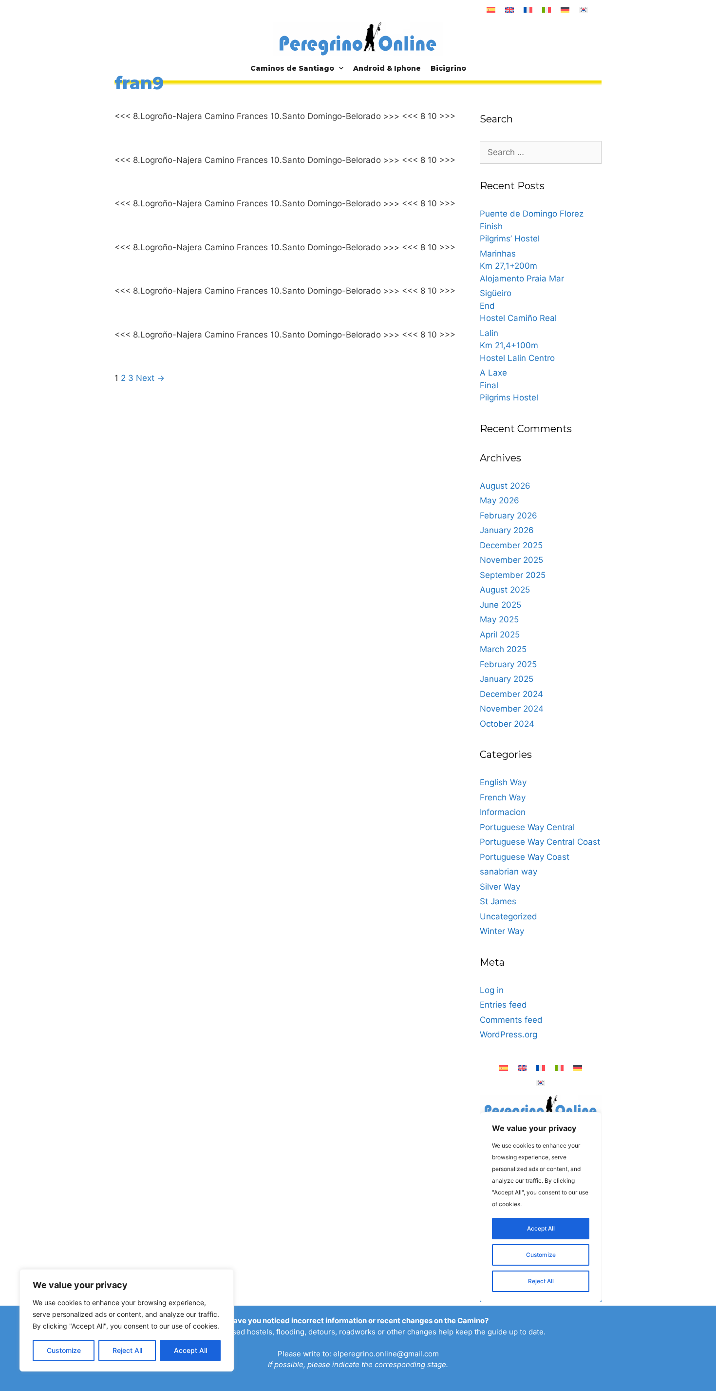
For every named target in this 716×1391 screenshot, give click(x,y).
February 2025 (508, 664)
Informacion (503, 812)
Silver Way (500, 887)
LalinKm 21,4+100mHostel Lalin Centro (517, 345)
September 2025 (513, 575)
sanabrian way (508, 871)
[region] (126, 1320)
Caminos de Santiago (292, 68)
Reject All (127, 1350)
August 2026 (505, 486)
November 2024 (512, 709)
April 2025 (500, 634)
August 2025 (505, 590)
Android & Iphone (387, 68)
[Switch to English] (509, 10)
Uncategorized (508, 916)
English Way (503, 782)
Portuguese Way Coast (524, 857)
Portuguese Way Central (527, 827)
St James (498, 901)
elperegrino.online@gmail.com (386, 1353)
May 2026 (499, 500)
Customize (64, 1350)
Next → (150, 378)
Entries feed (503, 1005)
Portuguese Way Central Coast (540, 842)
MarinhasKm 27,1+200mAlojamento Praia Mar (522, 266)
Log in (492, 990)
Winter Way (502, 931)
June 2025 (500, 605)
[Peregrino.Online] (358, 38)
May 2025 (499, 619)
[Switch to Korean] (583, 10)
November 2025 (511, 560)
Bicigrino (448, 68)
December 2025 (511, 545)
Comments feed (511, 1020)
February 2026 (508, 515)
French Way (503, 797)
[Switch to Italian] (546, 10)
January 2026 (507, 530)
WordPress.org (508, 1034)
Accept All (190, 1350)
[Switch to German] (565, 10)
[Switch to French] (528, 10)
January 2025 (506, 679)
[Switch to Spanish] (491, 10)
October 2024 (507, 724)
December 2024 (511, 694)
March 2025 (503, 649)
